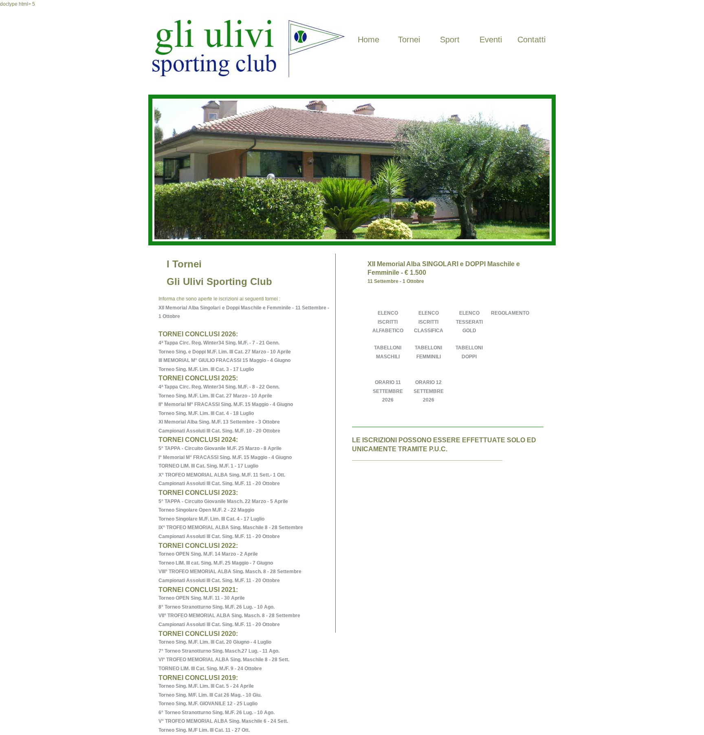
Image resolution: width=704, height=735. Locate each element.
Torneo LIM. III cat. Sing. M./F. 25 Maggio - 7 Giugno (215, 563)
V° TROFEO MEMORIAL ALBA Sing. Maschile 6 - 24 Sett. (223, 721)
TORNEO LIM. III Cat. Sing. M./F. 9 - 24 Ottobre (210, 668)
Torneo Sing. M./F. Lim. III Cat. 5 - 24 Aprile (206, 686)
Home (368, 39)
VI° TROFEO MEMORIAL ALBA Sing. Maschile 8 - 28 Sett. (223, 659)
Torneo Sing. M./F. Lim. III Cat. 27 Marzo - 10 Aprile (215, 396)
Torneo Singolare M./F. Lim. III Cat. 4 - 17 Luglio (211, 519)
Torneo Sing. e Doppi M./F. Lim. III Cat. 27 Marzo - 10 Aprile (224, 352)
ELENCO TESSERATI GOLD (469, 321)
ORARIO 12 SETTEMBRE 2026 (429, 391)
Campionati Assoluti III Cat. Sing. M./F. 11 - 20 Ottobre (219, 483)
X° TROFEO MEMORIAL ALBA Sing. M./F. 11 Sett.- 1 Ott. (221, 475)
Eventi (491, 39)
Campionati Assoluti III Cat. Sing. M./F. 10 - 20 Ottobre (219, 431)
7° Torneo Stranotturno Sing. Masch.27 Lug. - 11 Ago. (218, 651)
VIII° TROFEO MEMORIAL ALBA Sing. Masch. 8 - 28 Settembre (229, 571)
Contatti (531, 39)
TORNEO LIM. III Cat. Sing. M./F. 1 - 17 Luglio (208, 466)
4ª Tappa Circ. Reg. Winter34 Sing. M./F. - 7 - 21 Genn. (218, 343)
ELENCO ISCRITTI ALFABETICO (387, 321)
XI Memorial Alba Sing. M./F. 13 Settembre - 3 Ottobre (219, 422)
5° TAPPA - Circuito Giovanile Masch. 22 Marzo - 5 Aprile (223, 501)
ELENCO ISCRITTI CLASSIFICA (428, 321)
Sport (450, 39)
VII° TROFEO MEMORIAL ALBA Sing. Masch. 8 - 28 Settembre (229, 615)
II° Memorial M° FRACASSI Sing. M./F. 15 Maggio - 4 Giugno (225, 404)
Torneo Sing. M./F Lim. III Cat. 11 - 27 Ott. (204, 730)
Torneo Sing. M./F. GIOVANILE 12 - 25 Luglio (207, 703)
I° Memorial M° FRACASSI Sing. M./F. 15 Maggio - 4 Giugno (225, 457)
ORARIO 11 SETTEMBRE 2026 (388, 391)
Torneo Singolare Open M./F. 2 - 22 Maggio (206, 510)
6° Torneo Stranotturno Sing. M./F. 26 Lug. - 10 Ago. (216, 712)
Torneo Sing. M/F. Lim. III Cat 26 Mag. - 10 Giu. (210, 695)
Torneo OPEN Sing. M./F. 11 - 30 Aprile (201, 598)
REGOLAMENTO (510, 313)
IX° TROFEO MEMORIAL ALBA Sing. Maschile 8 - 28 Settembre (230, 527)
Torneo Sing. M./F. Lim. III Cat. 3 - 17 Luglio (206, 369)
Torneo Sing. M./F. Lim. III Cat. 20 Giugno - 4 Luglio (214, 642)
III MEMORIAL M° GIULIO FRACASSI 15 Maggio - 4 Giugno (224, 360)
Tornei (409, 39)
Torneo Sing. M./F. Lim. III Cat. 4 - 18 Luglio (206, 413)
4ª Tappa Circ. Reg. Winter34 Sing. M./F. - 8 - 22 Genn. (218, 387)
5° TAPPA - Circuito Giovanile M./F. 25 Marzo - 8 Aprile (220, 448)
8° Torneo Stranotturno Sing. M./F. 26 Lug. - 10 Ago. (216, 607)
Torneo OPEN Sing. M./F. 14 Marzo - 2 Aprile (208, 554)
